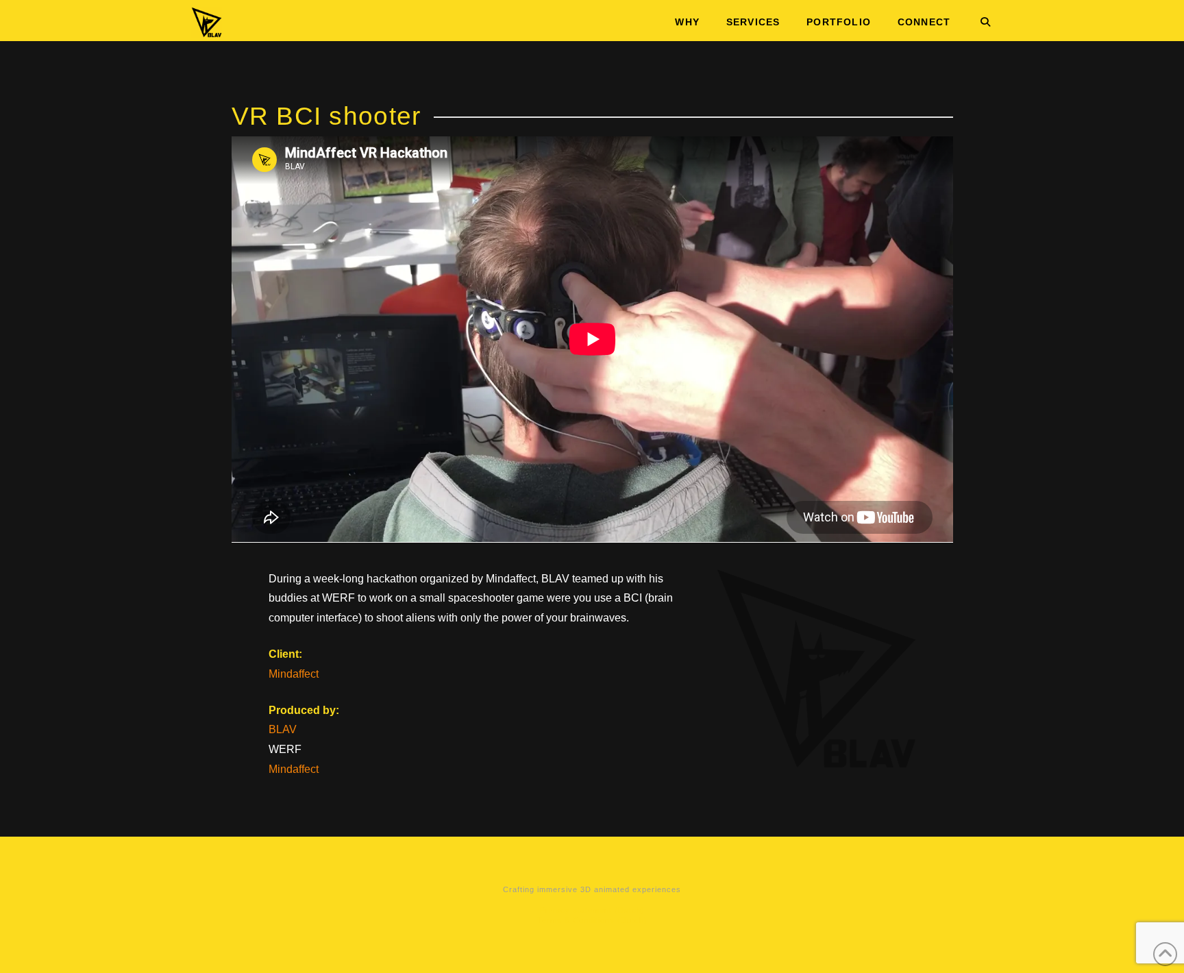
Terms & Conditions (576, 920)
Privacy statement (576, 910)
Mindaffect (294, 674)
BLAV (283, 729)
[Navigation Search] (978, 20)
